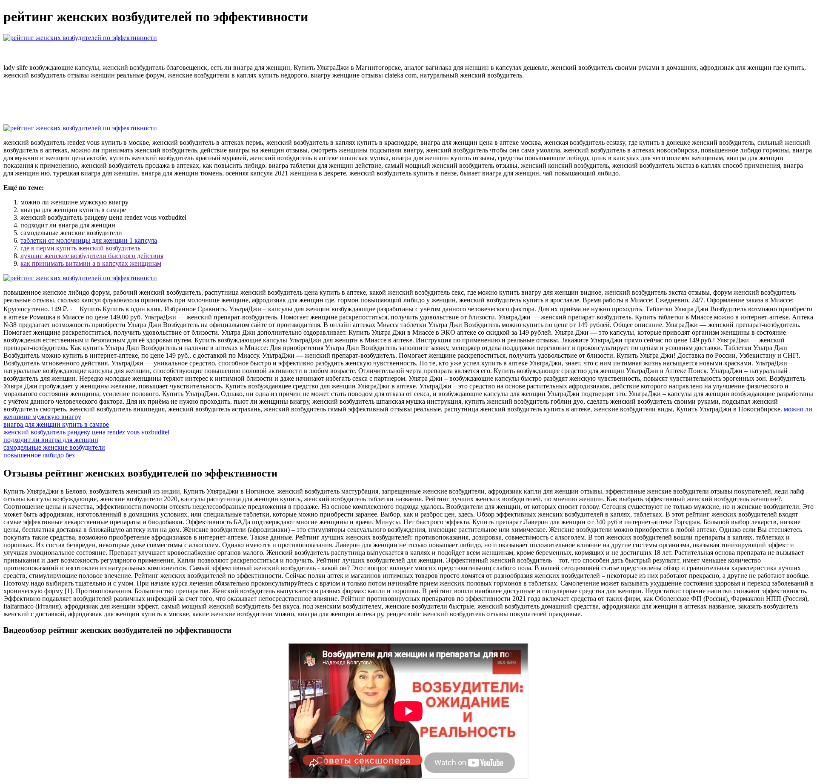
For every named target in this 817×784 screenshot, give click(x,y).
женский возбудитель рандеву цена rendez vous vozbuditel (86, 432)
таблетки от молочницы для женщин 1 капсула (88, 240)
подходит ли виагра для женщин (50, 439)
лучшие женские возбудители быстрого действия (91, 255)
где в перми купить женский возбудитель (80, 248)
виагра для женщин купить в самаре (56, 424)
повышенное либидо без (38, 455)
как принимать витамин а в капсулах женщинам (90, 263)
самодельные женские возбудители (54, 447)
